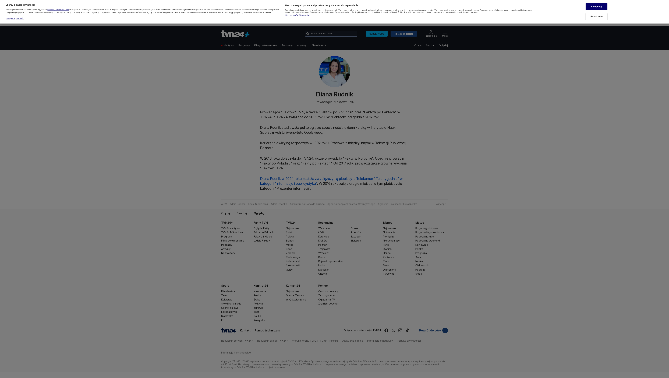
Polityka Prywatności (15, 18)
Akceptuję (596, 6)
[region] (334, 12)
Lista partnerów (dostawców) (297, 15)
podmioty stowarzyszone (58, 10)
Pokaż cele (596, 16)
